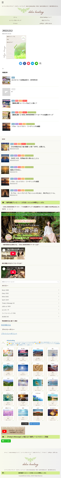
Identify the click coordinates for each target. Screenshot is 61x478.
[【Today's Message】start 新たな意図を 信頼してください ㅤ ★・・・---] (38, 354)
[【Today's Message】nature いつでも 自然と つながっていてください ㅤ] (53, 399)
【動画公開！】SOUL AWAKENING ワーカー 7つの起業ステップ (32, 115)
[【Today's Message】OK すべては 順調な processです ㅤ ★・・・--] (8, 354)
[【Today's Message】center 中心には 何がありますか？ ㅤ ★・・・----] (23, 369)
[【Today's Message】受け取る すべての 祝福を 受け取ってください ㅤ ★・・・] (23, 354)
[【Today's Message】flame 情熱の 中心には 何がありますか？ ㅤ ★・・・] (53, 369)
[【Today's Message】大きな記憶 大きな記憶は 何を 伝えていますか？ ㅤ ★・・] (23, 399)
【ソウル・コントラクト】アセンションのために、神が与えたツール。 (33, 193)
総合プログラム (46, 20)
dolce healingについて (46, 17)
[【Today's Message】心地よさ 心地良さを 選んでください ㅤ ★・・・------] (8, 399)
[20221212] (32, 63)
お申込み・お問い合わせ (46, 23)
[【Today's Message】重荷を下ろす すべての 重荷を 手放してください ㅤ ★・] (8, 414)
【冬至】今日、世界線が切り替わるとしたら (24, 158)
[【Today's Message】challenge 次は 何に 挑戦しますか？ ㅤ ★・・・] (38, 399)
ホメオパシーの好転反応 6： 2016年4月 (25, 80)
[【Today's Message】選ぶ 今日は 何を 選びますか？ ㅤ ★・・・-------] (53, 354)
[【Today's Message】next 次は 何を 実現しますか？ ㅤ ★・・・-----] (8, 384)
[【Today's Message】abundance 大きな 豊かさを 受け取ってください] (53, 414)
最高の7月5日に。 (16, 170)
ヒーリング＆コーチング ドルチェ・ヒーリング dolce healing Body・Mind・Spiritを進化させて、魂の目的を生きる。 (30, 469)
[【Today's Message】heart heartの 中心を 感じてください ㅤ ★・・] (38, 369)
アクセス (15, 23)
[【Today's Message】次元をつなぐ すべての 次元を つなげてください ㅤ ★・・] (23, 384)
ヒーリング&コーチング (15, 20)
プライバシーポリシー (9, 333)
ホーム (15, 17)
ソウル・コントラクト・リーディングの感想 (26, 126)
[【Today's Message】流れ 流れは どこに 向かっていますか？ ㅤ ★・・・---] (38, 384)
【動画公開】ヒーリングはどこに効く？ (24, 103)
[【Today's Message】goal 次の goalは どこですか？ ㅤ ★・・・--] (38, 414)
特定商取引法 (6, 325)
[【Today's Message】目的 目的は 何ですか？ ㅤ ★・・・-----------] (23, 414)
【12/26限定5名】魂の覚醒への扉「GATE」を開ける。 (28, 147)
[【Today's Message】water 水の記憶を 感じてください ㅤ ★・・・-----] (8, 369)
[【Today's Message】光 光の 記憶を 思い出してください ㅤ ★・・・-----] (53, 384)
